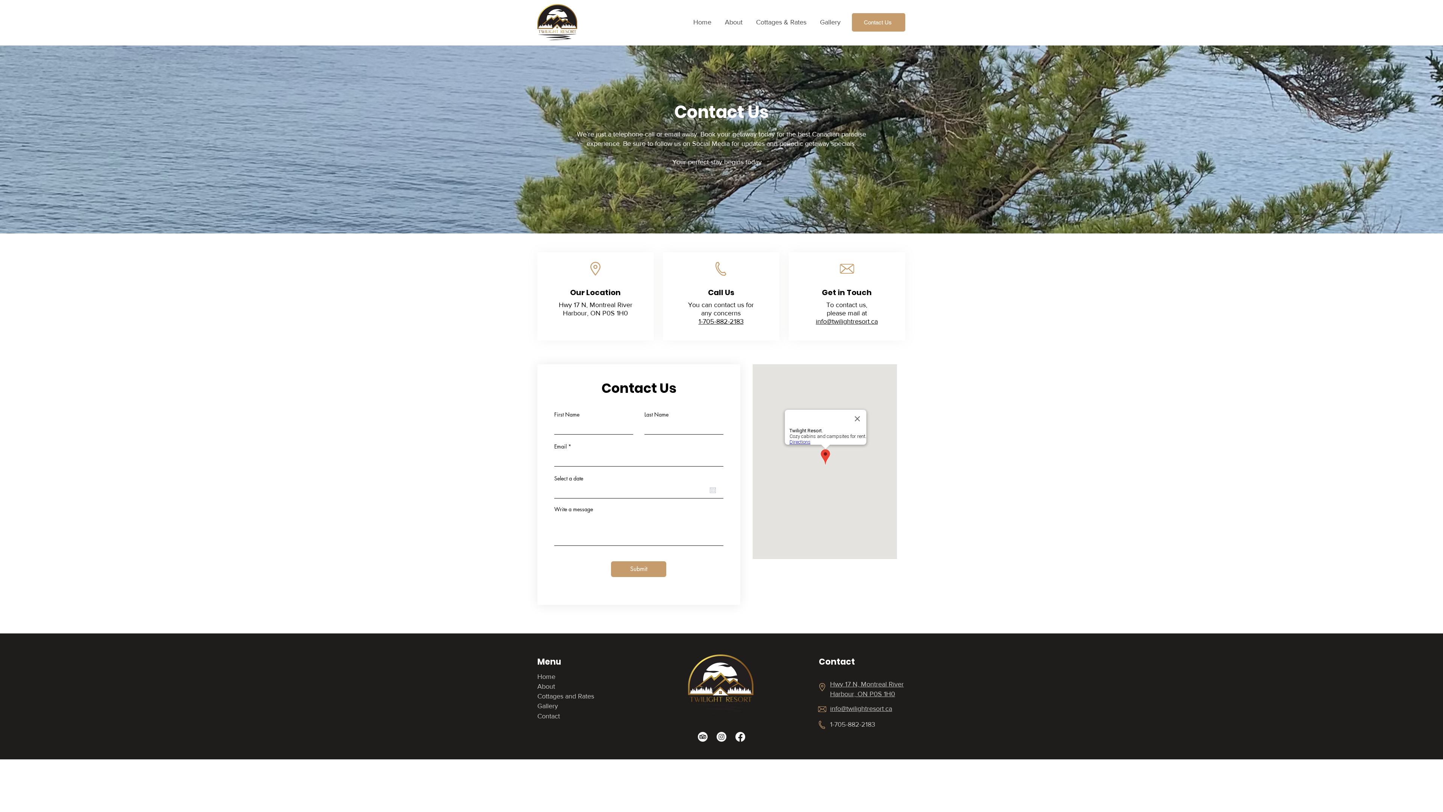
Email (560, 446)
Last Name (656, 414)
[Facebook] (740, 737)
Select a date (568, 478)
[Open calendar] (713, 490)
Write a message (573, 509)
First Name (566, 414)
